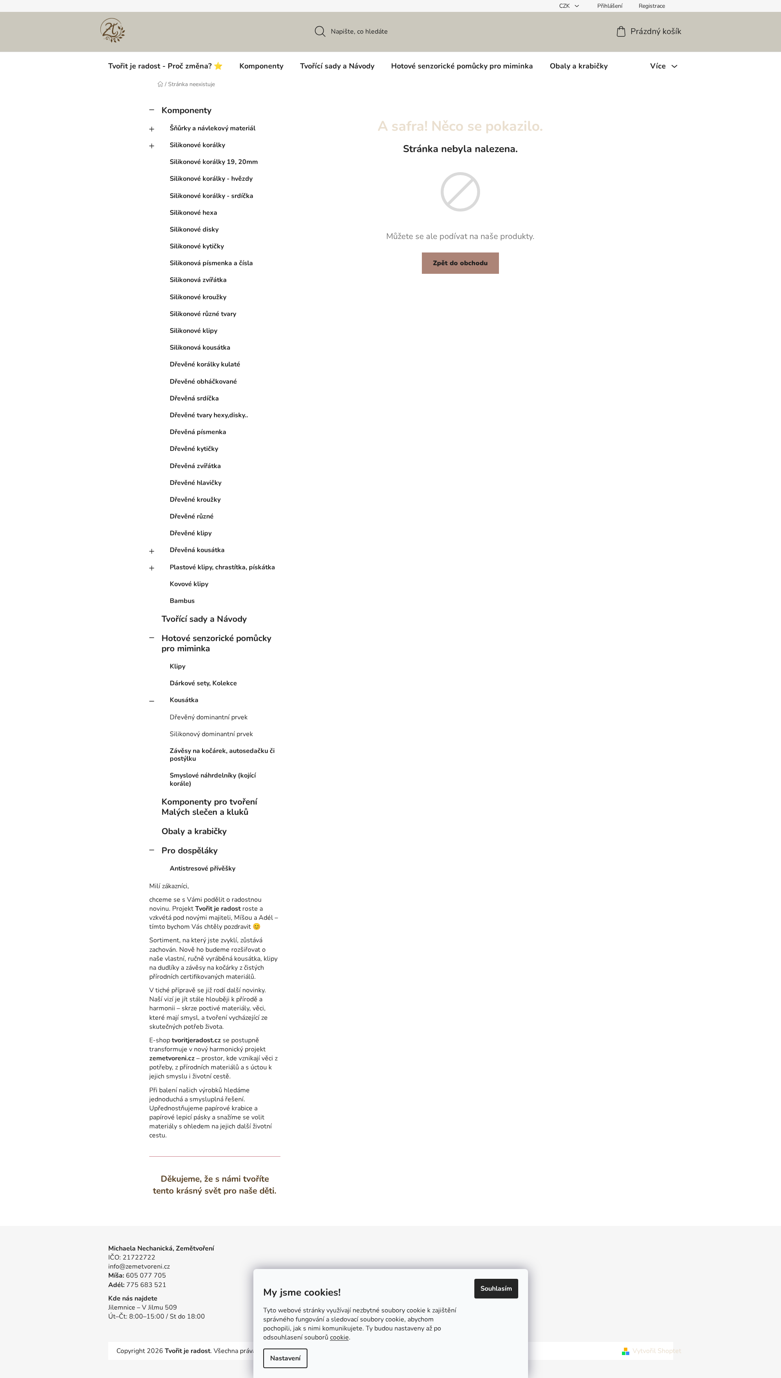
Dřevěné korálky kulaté (205, 364)
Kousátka (184, 700)
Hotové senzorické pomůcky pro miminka (216, 643)
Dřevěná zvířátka (195, 466)
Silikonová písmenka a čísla (211, 263)
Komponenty (187, 110)
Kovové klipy (189, 584)
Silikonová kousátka (200, 347)
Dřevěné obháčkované (203, 381)
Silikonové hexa (193, 212)
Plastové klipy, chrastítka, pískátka (222, 567)
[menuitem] (165, 66)
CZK (565, 6)
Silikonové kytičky (197, 246)
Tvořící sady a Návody (204, 619)
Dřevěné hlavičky (195, 482)
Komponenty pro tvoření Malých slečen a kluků (209, 807)
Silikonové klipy (193, 330)
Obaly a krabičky (194, 831)
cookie (339, 1337)
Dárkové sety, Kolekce (203, 683)
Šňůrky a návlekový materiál (212, 128)
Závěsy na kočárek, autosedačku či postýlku (222, 754)
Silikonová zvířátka (198, 279)
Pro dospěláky (190, 850)
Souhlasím (496, 1288)
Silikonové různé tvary (203, 313)
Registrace (652, 6)
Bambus (182, 600)
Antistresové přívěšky (202, 868)
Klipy (177, 666)
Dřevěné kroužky (195, 499)
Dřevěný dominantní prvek (209, 717)
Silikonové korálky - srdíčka (211, 195)
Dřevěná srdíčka (194, 398)
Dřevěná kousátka (197, 550)
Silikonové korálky (197, 145)
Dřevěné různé (192, 516)
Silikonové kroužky (198, 297)
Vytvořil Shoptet (657, 1350)
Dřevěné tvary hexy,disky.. (209, 415)
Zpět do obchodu (460, 263)
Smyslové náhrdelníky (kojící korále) (213, 779)
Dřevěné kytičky (194, 448)
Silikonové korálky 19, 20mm (214, 161)
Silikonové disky (194, 229)
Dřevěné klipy (191, 533)
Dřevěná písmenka (198, 432)
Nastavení (285, 1358)
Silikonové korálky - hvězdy (211, 178)
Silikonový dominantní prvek (211, 734)
